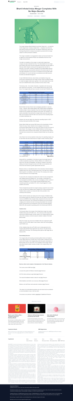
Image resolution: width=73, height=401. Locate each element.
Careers (35, 339)
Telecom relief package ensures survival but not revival (36, 315)
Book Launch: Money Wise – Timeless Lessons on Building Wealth (15, 316)
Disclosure (36, 340)
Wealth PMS (25, 1)
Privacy (51, 339)
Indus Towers (37, 16)
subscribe (38, 294)
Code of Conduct (29, 340)
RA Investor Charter (45, 340)
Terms (43, 339)
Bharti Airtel (30, 16)
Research (19, 1)
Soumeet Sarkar (33, 13)
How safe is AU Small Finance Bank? (52, 315)
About (27, 339)
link (34, 267)
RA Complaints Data (53, 340)
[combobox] (59, 2)
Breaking (36, 6)
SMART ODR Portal (61, 340)
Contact (59, 339)
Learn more (19, 332)
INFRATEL (43, 16)
